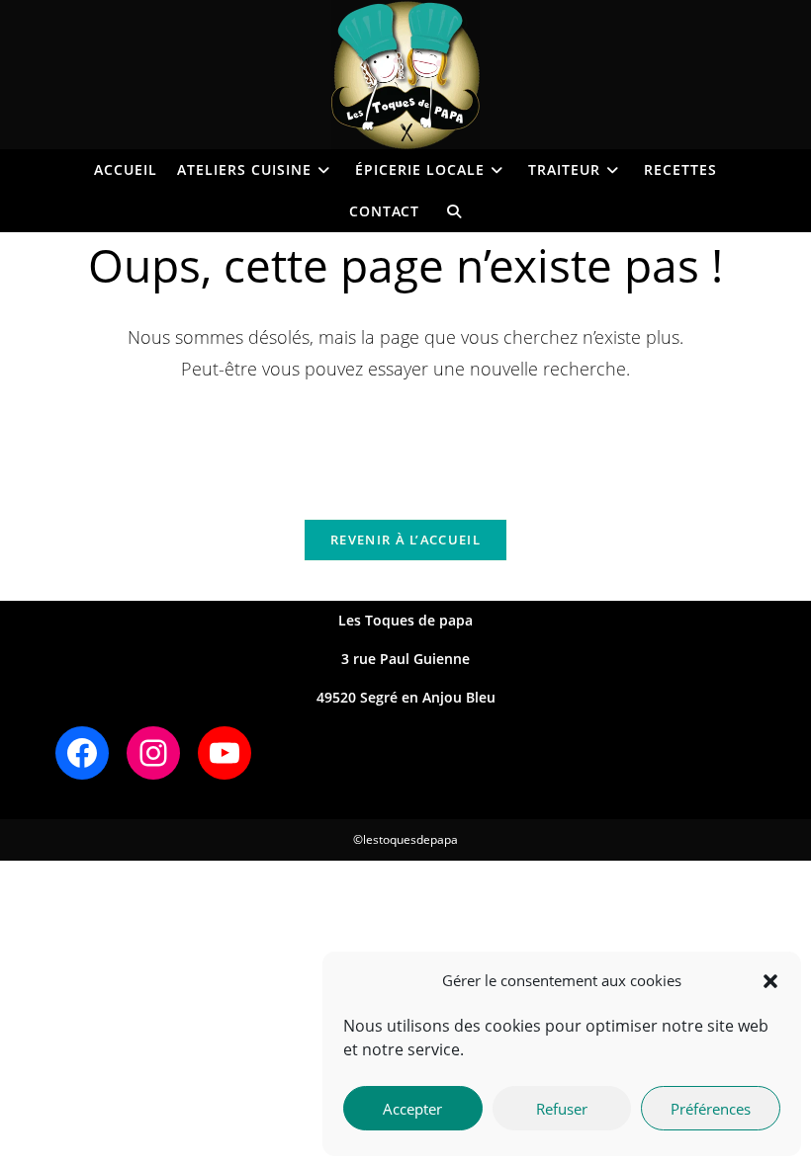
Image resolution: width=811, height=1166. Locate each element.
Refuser (561, 1109)
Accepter (412, 1109)
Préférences (711, 1109)
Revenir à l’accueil (405, 539)
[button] (770, 981)
